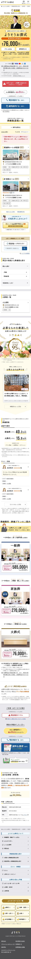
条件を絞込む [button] (17, 127)
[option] (15, 837)
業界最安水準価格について (19, 75)
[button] (8, 49)
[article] (15, 474)
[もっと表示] (15, 155)
